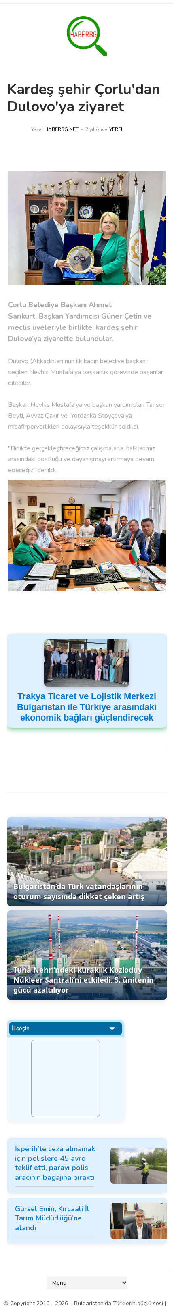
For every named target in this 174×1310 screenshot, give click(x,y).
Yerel (116, 129)
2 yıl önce (96, 129)
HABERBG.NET (62, 129)
